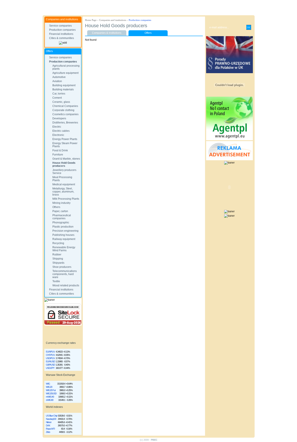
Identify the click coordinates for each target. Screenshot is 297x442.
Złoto (48, 432)
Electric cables (61, 130)
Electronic (58, 135)
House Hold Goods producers (63, 164)
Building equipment (63, 85)
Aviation (57, 81)
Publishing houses (63, 234)
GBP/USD (50, 364)
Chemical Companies (65, 106)
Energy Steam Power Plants (64, 145)
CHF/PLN (50, 355)
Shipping (57, 258)
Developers (59, 118)
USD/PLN (50, 358)
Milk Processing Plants (65, 198)
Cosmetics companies (65, 114)
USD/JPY (50, 368)
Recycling (58, 243)
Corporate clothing (63, 110)
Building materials (63, 89)
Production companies (62, 29)
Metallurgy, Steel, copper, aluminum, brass (63, 191)
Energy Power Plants (64, 139)
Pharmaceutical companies (61, 217)
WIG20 (49, 387)
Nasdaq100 (51, 419)
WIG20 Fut (50, 390)
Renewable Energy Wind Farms (63, 249)
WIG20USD (51, 393)
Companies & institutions (106, 32)
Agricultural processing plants (66, 67)
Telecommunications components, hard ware (64, 274)
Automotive (59, 77)
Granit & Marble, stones (66, 158)
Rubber (56, 254)
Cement (57, 97)
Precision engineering (65, 230)
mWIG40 (50, 396)
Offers (148, 32)
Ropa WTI (50, 428)
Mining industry (61, 202)
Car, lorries (58, 93)
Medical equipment (63, 184)
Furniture (57, 154)
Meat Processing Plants (62, 179)
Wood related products (65, 285)
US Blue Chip (51, 415)
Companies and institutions (112, 20)
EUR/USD (50, 361)
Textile (56, 281)
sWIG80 (49, 400)
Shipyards (58, 262)
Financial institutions (61, 33)
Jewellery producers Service (64, 172)
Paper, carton (60, 211)
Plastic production (62, 226)
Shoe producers (61, 266)
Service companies (60, 25)
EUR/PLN (50, 351)
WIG (48, 383)
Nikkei (48, 422)
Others (56, 207)
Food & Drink (60, 150)
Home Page (91, 20)
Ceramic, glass (61, 101)
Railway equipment (63, 239)
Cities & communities (61, 38)
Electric (56, 126)
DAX (48, 425)
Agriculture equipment (65, 72)
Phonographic (60, 222)
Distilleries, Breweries (65, 122)
